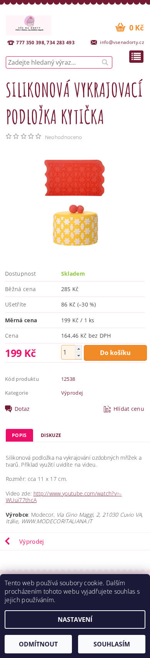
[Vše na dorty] (29, 24)
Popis (19, 435)
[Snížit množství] (78, 355)
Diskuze (51, 435)
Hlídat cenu (129, 408)
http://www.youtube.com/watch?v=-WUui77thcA (64, 497)
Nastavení (75, 619)
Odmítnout (38, 644)
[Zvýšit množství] (78, 348)
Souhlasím (111, 644)
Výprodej (72, 392)
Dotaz (22, 408)
